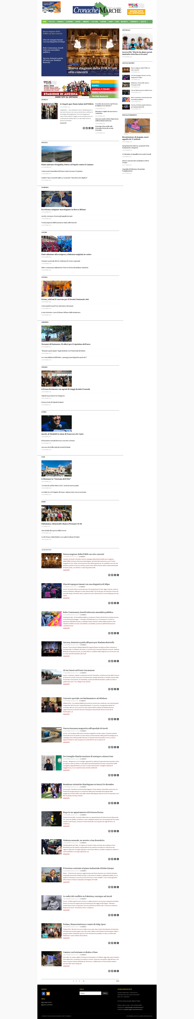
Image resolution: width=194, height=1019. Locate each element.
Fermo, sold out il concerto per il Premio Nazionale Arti (65, 299)
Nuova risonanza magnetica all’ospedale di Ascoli (85, 728)
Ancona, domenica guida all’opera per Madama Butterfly (53, 60)
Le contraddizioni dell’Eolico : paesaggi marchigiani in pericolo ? (64, 357)
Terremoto (134, 21)
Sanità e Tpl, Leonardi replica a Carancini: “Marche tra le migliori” (64, 178)
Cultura (94, 21)
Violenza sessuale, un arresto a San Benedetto (83, 840)
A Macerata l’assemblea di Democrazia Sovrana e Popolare (62, 171)
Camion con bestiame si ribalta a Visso (80, 952)
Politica (51, 21)
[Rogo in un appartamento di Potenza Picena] (51, 818)
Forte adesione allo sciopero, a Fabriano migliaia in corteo (66, 254)
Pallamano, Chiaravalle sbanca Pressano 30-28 (61, 524)
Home (44, 21)
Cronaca (60, 21)
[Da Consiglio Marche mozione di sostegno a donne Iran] (51, 762)
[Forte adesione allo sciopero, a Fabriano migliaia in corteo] (80, 244)
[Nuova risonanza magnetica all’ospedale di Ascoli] (51, 734)
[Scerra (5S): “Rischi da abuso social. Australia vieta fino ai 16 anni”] (137, 41)
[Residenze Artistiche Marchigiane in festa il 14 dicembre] (51, 790)
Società (143, 21)
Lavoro (78, 21)
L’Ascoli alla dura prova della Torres (53, 530)
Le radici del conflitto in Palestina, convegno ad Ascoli (87, 896)
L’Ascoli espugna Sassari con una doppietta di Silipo (89, 70)
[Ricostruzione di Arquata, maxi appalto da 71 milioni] (137, 126)
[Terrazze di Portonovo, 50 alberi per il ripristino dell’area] (80, 334)
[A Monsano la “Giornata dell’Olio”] (80, 468)
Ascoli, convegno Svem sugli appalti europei (56, 216)
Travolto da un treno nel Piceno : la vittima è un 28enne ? (106, 105)
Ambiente (86, 21)
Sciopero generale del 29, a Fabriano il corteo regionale (60, 261)
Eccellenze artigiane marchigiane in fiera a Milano (63, 210)
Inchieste (124, 21)
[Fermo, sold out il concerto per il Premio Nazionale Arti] (80, 289)
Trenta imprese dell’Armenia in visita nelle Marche (59, 223)
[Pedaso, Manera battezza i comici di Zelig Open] (51, 930)
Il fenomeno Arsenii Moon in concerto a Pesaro (58, 441)
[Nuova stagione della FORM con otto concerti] (51, 560)
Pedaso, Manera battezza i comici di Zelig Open (84, 924)
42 (83, 981)
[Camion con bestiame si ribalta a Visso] (51, 958)
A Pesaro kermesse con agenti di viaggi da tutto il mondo (65, 389)
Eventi (111, 21)
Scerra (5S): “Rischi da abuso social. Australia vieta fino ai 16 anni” (137, 53)
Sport (43, 502)
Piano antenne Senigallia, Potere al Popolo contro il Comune (67, 165)
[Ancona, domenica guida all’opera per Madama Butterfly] (51, 648)
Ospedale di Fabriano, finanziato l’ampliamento (133, 170)
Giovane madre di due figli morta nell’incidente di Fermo (106, 120)
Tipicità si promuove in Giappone (53, 396)
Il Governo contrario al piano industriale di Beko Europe (88, 868)
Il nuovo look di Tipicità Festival (52, 402)
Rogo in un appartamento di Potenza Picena (83, 812)
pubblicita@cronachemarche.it (133, 1009)
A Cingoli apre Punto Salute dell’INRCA (76, 104)
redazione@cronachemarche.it (134, 1007)
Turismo (103, 21)
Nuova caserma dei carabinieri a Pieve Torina (135, 161)
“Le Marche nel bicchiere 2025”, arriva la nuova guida (60, 486)
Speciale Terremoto (129, 115)
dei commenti (46, 1005)
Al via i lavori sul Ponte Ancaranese (79, 670)
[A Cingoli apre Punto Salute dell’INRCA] (50, 111)
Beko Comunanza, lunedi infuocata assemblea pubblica (53, 50)
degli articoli (46, 1002)
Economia (69, 21)
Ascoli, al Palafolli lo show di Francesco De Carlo (62, 434)
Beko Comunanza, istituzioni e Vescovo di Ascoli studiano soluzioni (64, 268)
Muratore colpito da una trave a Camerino (106, 112)
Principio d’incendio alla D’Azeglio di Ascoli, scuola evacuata (104, 128)
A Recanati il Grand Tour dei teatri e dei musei (57, 306)
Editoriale (126, 30)
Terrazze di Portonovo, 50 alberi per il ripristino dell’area (65, 344)
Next (117, 981)
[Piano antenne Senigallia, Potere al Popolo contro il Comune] (80, 154)
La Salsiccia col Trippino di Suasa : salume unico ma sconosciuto (63, 492)
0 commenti (82, 556)
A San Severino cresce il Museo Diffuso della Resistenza (60, 312)
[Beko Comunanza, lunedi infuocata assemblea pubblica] (51, 618)
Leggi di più (63, 123)
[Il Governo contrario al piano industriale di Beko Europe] (51, 874)
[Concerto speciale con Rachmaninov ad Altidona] (51, 704)
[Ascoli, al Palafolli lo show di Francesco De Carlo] (80, 423)
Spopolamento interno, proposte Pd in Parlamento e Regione (135, 147)
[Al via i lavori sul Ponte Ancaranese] (51, 676)
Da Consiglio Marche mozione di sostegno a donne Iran (88, 756)
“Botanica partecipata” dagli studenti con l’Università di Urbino (63, 351)
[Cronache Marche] (97, 9)
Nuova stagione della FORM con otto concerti (52, 32)
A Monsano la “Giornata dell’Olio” (56, 479)
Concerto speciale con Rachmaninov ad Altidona (85, 698)
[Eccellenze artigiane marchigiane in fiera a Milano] (80, 199)
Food (117, 21)
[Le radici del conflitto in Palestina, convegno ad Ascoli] (51, 902)
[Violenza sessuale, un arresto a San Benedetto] (51, 846)
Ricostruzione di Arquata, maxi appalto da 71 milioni (135, 138)
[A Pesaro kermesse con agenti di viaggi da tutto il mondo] (80, 379)
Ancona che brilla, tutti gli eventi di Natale (55, 447)
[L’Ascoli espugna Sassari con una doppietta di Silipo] (93, 52)
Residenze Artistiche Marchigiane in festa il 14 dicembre (88, 784)
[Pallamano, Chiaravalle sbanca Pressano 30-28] (80, 513)
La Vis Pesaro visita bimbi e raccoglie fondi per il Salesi (60, 537)
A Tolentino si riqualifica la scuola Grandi (136, 154)
